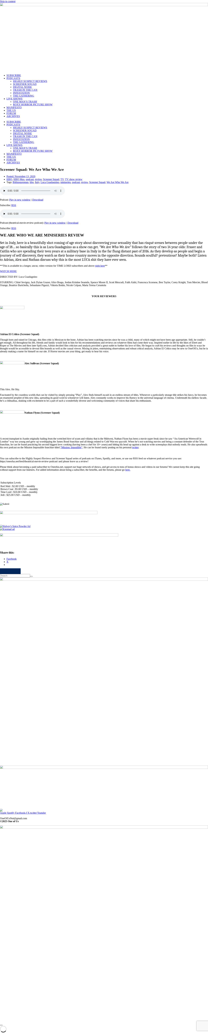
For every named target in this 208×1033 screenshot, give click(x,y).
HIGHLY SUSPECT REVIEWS (30, 81)
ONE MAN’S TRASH (25, 101)
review (38, 179)
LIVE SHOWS (14, 98)
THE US (11, 110)
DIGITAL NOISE (22, 87)
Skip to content (7, 1)
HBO (9, 179)
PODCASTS (13, 78)
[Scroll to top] (1, 1025)
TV (62, 179)
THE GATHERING (23, 95)
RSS (13, 205)
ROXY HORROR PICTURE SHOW (32, 104)
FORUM (11, 113)
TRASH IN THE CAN (25, 90)
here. (127, 469)
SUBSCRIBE (13, 75)
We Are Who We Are (118, 182)
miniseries (65, 182)
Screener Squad (51, 179)
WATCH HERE (8, 271)
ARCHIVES (13, 116)
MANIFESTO (14, 107)
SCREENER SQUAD (25, 84)
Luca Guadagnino (50, 182)
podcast (30, 179)
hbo (32, 182)
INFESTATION (21, 92)
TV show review (73, 179)
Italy (37, 182)
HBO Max (19, 179)
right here (100, 265)
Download (37, 199)
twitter (135, 447)
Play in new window (20, 199)
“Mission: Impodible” (71, 447)
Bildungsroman (20, 182)
